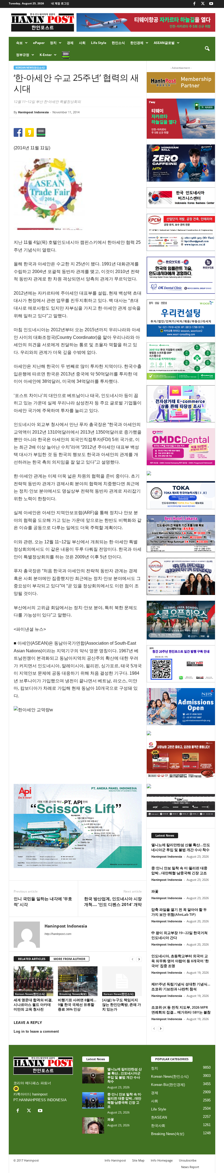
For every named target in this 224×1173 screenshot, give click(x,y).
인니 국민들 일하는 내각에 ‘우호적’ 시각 (43, 901)
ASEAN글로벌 (164, 42)
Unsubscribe (187, 1160)
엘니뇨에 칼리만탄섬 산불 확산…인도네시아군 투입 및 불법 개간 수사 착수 (180, 847)
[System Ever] (181, 361)
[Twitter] (202, 4)
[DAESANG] (181, 759)
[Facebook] (194, 4)
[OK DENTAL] (181, 275)
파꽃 (154, 891)
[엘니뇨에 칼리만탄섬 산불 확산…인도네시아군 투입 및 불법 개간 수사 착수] (93, 1075)
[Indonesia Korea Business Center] (181, 197)
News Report (190, 1167)
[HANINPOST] (181, 663)
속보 (19, 42)
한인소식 (118, 42)
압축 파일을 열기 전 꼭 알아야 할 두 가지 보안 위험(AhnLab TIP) (179, 912)
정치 (53, 42)
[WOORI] (181, 318)
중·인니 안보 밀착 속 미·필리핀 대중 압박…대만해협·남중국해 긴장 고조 (179, 870)
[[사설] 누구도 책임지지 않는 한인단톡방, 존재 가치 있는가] (122, 981)
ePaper (39, 42)
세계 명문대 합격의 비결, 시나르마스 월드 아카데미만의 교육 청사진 (33, 1004)
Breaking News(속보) (73, 994)
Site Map (138, 1160)
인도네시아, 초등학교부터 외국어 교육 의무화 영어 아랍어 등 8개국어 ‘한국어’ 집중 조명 (180, 960)
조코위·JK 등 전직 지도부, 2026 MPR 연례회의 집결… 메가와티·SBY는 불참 (181, 1010)
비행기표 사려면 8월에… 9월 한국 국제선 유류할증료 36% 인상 (77, 1004)
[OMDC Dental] (181, 446)
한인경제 (136, 42)
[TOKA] (181, 495)
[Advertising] (78, 826)
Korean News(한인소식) (30, 67)
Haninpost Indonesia (33, 112)
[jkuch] (181, 786)
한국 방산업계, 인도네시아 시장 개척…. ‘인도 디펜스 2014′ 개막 (113, 901)
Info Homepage (162, 1160)
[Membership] (181, 82)
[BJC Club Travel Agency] (181, 533)
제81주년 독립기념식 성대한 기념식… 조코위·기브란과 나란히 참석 (180, 986)
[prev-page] (132, 959)
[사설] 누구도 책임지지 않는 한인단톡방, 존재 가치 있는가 (121, 1004)
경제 (70, 42)
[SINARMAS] (181, 576)
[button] (207, 49)
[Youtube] (211, 4)
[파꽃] (93, 1125)
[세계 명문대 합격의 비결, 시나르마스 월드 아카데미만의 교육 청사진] (33, 981)
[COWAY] (181, 733)
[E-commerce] (181, 403)
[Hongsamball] (181, 163)
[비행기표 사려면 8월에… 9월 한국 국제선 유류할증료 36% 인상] (78, 981)
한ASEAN (159, 1117)
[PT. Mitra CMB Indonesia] (181, 473)
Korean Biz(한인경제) (168, 1085)
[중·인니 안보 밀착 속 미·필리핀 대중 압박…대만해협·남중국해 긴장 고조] (93, 1100)
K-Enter (46, 54)
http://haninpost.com (58, 933)
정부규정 (22, 54)
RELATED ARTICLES (31, 959)
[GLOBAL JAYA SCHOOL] (181, 620)
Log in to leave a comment (36, 1031)
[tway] (181, 118)
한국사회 (158, 1126)
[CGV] (181, 805)
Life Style (98, 42)
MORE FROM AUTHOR (69, 959)
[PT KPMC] (181, 232)
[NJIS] (181, 706)
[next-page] (139, 959)
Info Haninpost (115, 1160)
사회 (82, 42)
